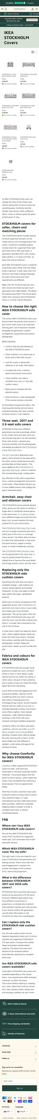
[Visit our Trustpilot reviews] (19, 3)
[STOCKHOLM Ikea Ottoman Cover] (10, 160)
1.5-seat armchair (27, 514)
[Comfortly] (19, 9)
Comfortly (6, 766)
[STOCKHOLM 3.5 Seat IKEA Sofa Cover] (28, 95)
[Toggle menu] (2, 9)
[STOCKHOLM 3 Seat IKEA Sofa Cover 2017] (10, 95)
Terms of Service (22, 1118)
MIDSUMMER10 (32, 20)
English (22, 1111)
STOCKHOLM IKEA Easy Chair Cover (21, 528)
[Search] (7, 9)
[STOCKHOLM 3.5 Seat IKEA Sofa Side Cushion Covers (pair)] (10, 126)
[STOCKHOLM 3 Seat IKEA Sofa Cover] (28, 64)
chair (9, 520)
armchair (28, 706)
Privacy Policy (32, 1118)
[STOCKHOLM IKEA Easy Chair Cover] (28, 126)
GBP (8, 1111)
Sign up (19, 1088)
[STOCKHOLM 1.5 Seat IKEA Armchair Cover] (10, 64)
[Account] (32, 9)
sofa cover (18, 381)
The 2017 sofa (8, 455)
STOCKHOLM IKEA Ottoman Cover (20, 551)
